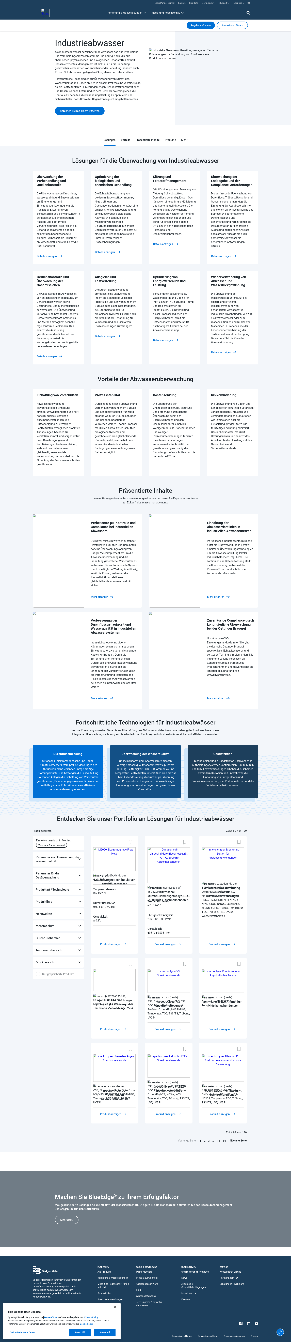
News (184, 1277)
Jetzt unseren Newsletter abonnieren (149, 1304)
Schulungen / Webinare (232, 1284)
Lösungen (110, 140)
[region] (62, 1321)
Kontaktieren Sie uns (230, 1271)
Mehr (184, 140)
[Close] (115, 1307)
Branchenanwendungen (110, 1299)
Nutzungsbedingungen (234, 1336)
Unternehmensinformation (195, 1271)
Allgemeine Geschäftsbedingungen (193, 1286)
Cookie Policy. (86, 1324)
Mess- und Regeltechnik (166, 12)
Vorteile (125, 140)
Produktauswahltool (146, 1277)
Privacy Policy (91, 1317)
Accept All (105, 1332)
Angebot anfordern (201, 25)
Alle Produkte (104, 1271)
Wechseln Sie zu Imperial (51, 845)
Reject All (79, 1332)
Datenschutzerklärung (182, 1336)
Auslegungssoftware (147, 1284)
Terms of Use (50, 1317)
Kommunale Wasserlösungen (124, 12)
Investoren (186, 1293)
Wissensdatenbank (146, 1296)
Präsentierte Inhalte (147, 140)
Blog (138, 1290)
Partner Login (227, 1277)
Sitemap (254, 1336)
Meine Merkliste (144, 1271)
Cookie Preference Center (22, 1332)
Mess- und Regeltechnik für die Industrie (113, 1286)
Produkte (170, 140)
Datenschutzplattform (208, 1336)
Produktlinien (104, 1293)
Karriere (185, 1299)
